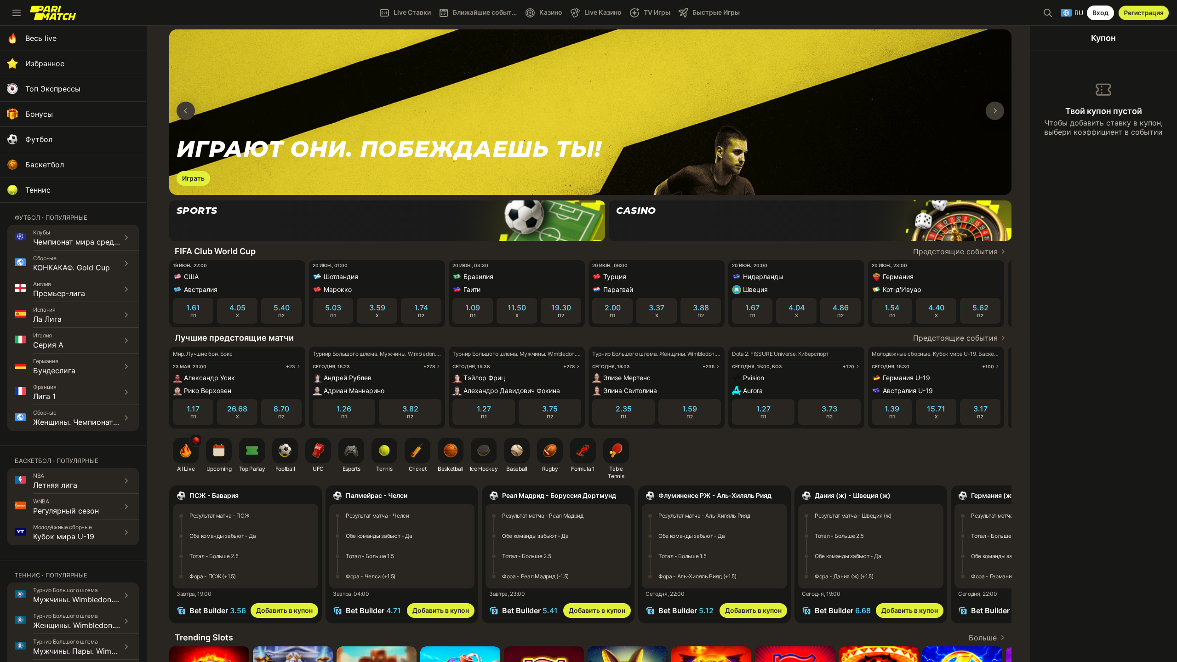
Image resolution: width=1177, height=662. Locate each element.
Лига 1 (44, 396)
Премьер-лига (59, 293)
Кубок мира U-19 (63, 536)
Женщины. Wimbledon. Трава (85, 625)
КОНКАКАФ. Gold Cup (71, 267)
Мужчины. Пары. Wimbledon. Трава (96, 651)
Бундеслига (54, 370)
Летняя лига (55, 485)
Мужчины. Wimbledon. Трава (85, 599)
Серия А (48, 344)
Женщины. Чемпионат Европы (88, 422)
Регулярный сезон (66, 510)
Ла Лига (47, 319)
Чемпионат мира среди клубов (89, 241)
